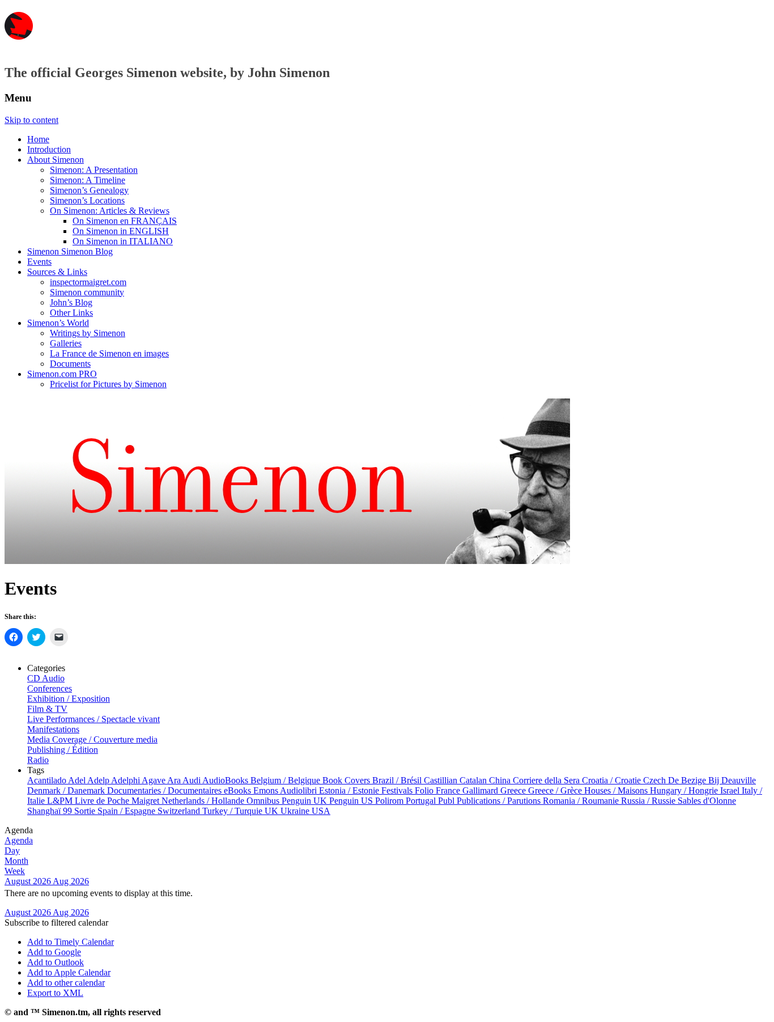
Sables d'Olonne (707, 800)
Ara (174, 780)
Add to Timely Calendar (70, 942)
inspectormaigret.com (88, 282)
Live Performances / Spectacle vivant (93, 719)
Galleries (66, 343)
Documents (70, 363)
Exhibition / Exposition (68, 698)
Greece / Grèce (556, 790)
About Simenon (55, 159)
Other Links (71, 312)
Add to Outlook (55, 962)
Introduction (49, 149)
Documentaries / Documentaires (165, 790)
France (449, 790)
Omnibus (264, 800)
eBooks (238, 790)
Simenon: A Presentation (94, 170)
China (501, 780)
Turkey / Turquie (233, 811)
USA (321, 811)
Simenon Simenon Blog (70, 251)
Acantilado (47, 780)
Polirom (390, 800)
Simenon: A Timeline (87, 180)
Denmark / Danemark (67, 790)
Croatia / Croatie (612, 780)
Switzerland (180, 811)
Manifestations (53, 729)
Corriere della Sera (547, 780)
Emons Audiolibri (286, 790)
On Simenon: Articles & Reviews (109, 210)
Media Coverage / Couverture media (92, 739)
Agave (154, 780)
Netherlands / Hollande (203, 800)
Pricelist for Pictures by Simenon (108, 384)
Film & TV (47, 709)
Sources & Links (57, 272)
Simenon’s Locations (87, 200)
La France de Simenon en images (109, 353)
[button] (56, 922)
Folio (425, 790)
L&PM (61, 800)
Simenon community (87, 292)
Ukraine (296, 811)
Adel (77, 780)
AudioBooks (226, 780)
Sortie (85, 811)
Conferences (49, 688)
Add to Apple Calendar (68, 972)
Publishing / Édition (62, 749)
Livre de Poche (103, 800)
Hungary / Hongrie (685, 790)
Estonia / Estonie (350, 790)
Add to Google (54, 952)
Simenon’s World (58, 323)
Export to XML (55, 993)
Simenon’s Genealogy (89, 190)
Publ (447, 800)
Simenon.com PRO (62, 374)
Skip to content (31, 120)
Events (39, 261)
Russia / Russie (649, 800)
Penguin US (352, 800)
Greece (514, 790)
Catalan (474, 780)
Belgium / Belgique (286, 780)
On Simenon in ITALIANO (123, 241)
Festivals (398, 790)
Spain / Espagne (127, 811)
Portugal (422, 800)
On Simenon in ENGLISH (121, 231)
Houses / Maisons (617, 790)
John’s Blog (71, 302)
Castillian (442, 780)
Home (38, 139)
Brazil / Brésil (398, 780)
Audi (192, 780)
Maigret (146, 800)
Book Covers (347, 780)
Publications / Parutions (500, 800)
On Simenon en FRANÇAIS (125, 221)
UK (272, 811)
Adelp (99, 780)
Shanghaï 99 (50, 811)
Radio (38, 760)
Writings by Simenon (87, 333)
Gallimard (481, 790)
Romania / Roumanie (582, 800)
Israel (731, 790)
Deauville (738, 780)
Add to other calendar (66, 982)
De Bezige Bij (694, 780)
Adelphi (126, 780)
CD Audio (46, 678)
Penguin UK (305, 800)
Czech (655, 780)
